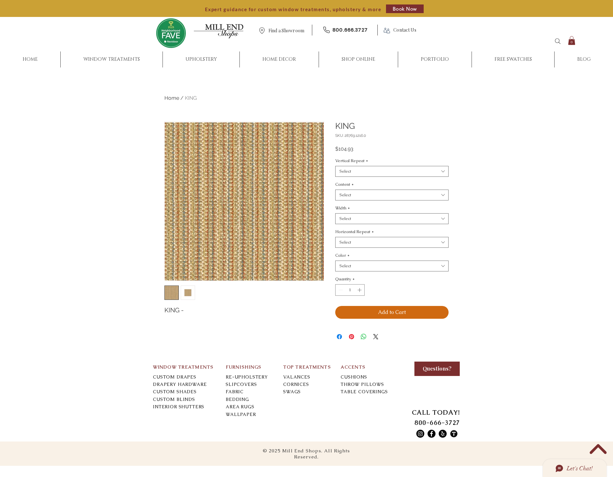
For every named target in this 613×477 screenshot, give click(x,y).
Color (342, 255)
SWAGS (292, 392)
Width (342, 208)
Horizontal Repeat (354, 231)
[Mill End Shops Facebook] (431, 434)
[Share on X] (376, 336)
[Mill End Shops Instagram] (420, 434)
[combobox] (392, 171)
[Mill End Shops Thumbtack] (454, 434)
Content (344, 184)
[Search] (557, 41)
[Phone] (326, 30)
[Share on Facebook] (339, 336)
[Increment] (360, 290)
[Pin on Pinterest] (351, 336)
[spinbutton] (350, 290)
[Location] (262, 30)
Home (171, 98)
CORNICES (296, 384)
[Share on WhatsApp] (363, 336)
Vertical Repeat (351, 160)
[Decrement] (340, 290)
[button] (286, 31)
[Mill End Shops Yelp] (443, 434)
